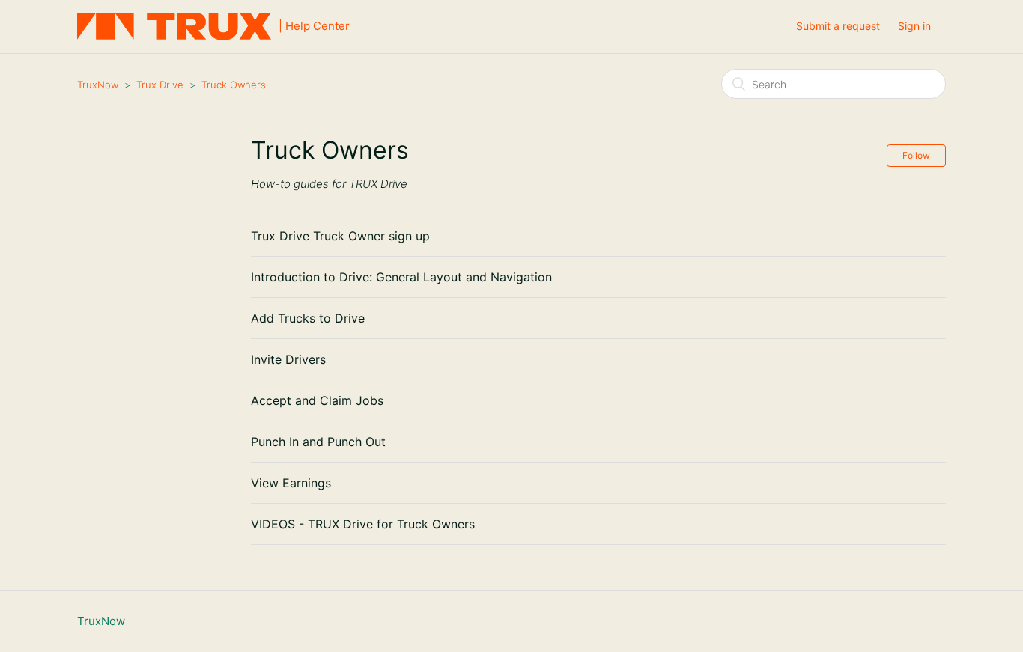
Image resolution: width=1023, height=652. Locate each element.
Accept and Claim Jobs (317, 400)
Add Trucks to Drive (308, 318)
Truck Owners (233, 85)
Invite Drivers (288, 359)
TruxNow (97, 85)
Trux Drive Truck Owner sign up (340, 235)
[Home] (178, 26)
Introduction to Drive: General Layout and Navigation (401, 276)
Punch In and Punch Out (318, 441)
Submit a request (838, 25)
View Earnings (291, 482)
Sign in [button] (914, 25)
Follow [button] (916, 155)
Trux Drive (159, 85)
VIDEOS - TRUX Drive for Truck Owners (363, 524)
